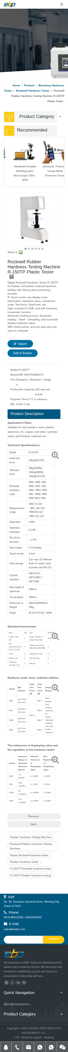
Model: (14, 369)
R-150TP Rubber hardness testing (30, 875)
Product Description (27, 414)
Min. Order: (17, 404)
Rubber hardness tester (24, 861)
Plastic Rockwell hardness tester (29, 855)
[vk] (18, 982)
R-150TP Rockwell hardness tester (31, 868)
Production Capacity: (22, 389)
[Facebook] (24, 982)
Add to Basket (22, 353)
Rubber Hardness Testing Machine (30, 837)
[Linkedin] (6, 982)
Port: (13, 379)
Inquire (22, 343)
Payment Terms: (20, 399)
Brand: (14, 374)
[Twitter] (12, 982)
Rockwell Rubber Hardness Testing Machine (31, 846)
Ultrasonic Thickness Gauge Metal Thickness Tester (49, 171)
